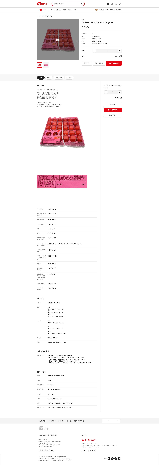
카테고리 (44, 9)
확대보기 (58, 39)
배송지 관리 (52, 421)
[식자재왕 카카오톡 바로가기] (119, 458)
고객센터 (84, 435)
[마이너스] (94, 50)
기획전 (64, 10)
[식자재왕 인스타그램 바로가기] (112, 458)
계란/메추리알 (48, 16)
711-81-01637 (50, 443)
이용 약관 (68, 421)
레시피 (74, 10)
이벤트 (69, 10)
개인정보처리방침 (79, 421)
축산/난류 (42, 16)
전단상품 (53, 10)
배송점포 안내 (43, 421)
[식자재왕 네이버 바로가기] (109, 458)
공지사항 (60, 421)
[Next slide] (77, 41)
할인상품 (59, 10)
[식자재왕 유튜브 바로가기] (115, 458)
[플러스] (119, 50)
